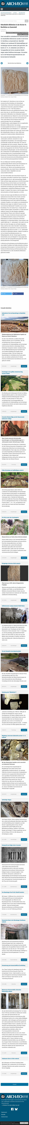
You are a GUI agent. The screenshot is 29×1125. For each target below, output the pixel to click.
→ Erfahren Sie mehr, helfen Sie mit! (10, 1105)
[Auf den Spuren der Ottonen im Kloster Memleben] (27, 63)
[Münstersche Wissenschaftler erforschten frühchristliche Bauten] (14, 1001)
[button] (6, 293)
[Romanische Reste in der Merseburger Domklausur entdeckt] (14, 931)
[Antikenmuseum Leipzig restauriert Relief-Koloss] (14, 615)
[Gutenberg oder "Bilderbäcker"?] (14, 702)
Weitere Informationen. (15, 1123)
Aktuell (15, 12)
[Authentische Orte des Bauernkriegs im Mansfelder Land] (14, 324)
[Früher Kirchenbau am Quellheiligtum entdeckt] (14, 480)
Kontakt (3, 1114)
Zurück (14, 1084)
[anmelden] (27, 9)
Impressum (4, 1112)
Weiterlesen (24, 366)
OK (24, 1123)
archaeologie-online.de (6, 12)
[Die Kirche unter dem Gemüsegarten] (14, 527)
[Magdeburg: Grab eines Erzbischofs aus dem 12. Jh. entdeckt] (14, 749)
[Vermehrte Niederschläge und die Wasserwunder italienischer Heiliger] (14, 428)
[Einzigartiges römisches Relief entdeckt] (14, 573)
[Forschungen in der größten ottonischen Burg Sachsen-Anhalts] (14, 383)
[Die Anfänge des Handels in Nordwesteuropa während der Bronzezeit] (2, 63)
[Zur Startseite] (14, 3)
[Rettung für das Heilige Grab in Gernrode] (14, 855)
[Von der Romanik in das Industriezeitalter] (14, 662)
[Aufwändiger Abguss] (14, 809)
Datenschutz (4, 1117)
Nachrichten (22, 12)
